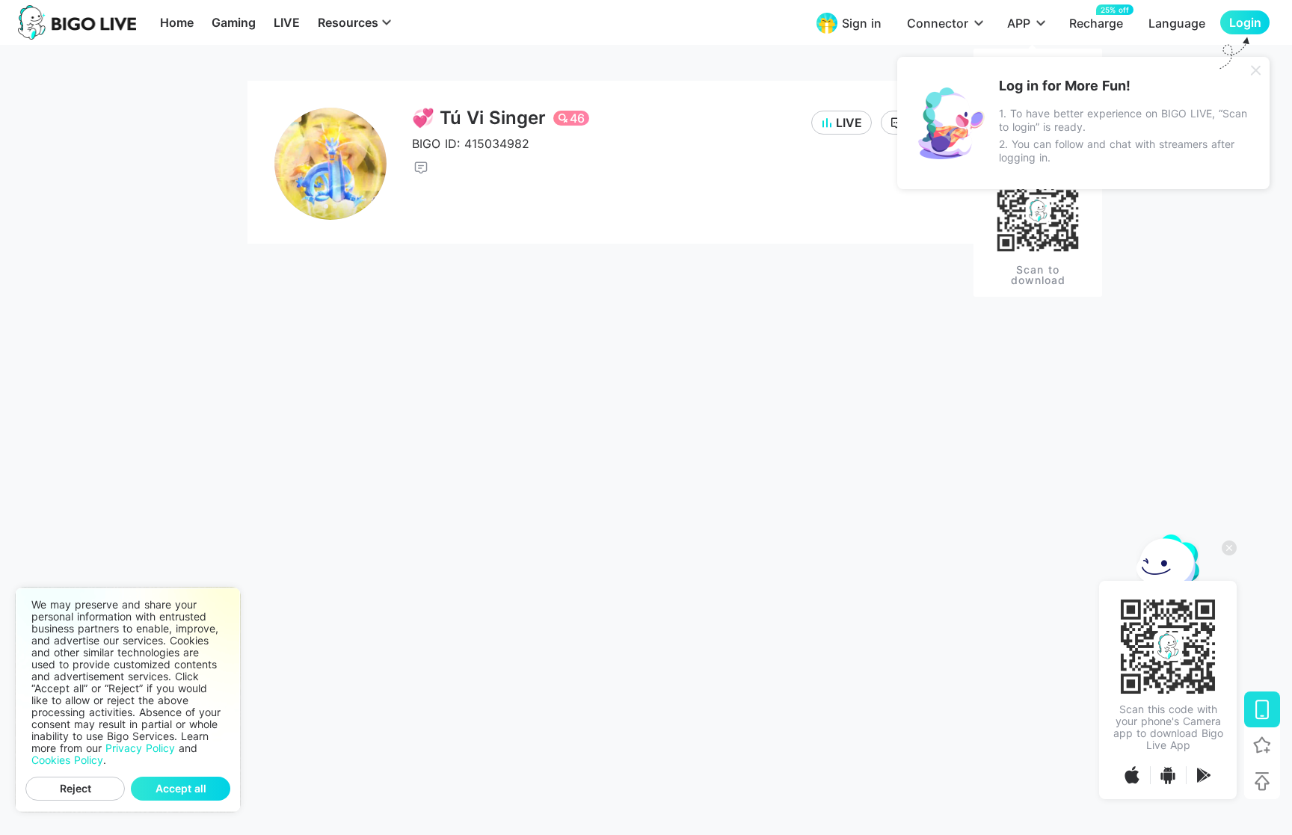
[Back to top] (1262, 781)
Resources (348, 22)
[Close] (1256, 70)
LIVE (287, 22)
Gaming (234, 22)
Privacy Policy (140, 748)
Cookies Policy (67, 760)
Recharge (1096, 23)
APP (1018, 23)
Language (1176, 23)
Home (177, 22)
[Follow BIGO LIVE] (1262, 745)
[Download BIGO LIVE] (1262, 709)
